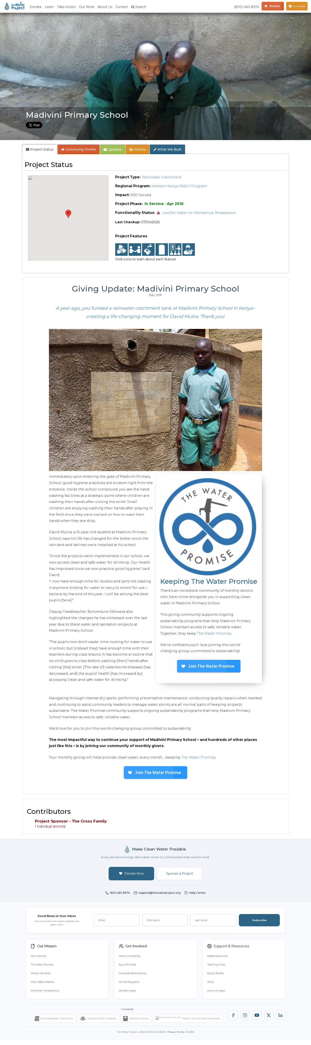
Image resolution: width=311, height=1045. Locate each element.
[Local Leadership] (121, 250)
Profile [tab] (80, 149)
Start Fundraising (129, 956)
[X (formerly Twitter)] (268, 1015)
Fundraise (298, 6)
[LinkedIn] (280, 1015)
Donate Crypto (127, 990)
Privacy (171, 1031)
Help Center (197, 892)
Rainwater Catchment (161, 177)
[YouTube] (256, 1015)
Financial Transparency (45, 990)
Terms (180, 1031)
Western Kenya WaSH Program (179, 186)
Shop (210, 982)
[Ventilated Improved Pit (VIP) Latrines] (162, 250)
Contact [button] (121, 7)
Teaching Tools (216, 964)
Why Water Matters (42, 982)
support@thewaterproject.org (160, 892)
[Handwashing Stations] (148, 250)
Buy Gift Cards (127, 964)
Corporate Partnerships (132, 973)
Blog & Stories (215, 973)
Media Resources (217, 956)
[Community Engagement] (135, 250)
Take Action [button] (66, 7)
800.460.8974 (120, 892)
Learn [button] (49, 7)
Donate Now (134, 873)
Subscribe (259, 920)
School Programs (129, 982)
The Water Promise (214, 633)
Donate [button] (36, 7)
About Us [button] (104, 7)
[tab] (39, 149)
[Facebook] (233, 1015)
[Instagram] (245, 1015)
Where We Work (40, 973)
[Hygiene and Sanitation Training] (175, 250)
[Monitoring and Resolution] (188, 250)
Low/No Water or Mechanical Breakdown (199, 212)
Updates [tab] (114, 149)
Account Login (216, 990)
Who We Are (38, 956)
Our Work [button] (86, 7)
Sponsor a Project (179, 873)
